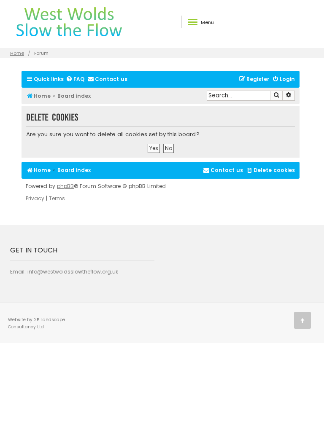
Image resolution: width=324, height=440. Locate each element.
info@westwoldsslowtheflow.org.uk (72, 271)
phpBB (65, 186)
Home (17, 53)
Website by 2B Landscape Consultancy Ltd (36, 323)
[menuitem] (75, 79)
